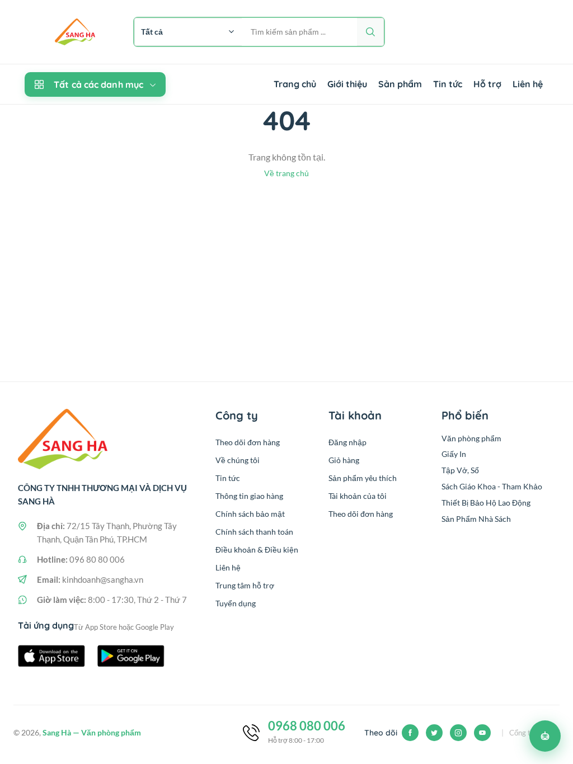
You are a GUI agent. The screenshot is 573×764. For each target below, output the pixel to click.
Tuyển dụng (235, 603)
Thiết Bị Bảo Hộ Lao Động (486, 502)
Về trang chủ (286, 173)
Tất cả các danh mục (98, 84)
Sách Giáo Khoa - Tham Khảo (492, 486)
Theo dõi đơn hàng (247, 442)
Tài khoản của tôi (357, 496)
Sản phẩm (400, 83)
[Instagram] (458, 732)
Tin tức (447, 83)
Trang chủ (295, 83)
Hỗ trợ (487, 83)
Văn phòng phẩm (471, 438)
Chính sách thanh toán (254, 531)
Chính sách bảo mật (250, 513)
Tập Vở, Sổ (460, 470)
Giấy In (454, 454)
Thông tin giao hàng (249, 496)
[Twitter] (434, 732)
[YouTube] (482, 732)
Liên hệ (528, 83)
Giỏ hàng (343, 460)
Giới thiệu (347, 83)
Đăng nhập (347, 442)
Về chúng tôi (237, 460)
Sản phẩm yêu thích (362, 478)
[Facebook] (410, 732)
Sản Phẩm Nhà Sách (476, 519)
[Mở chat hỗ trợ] (545, 736)
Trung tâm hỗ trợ (244, 585)
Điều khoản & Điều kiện (256, 549)
